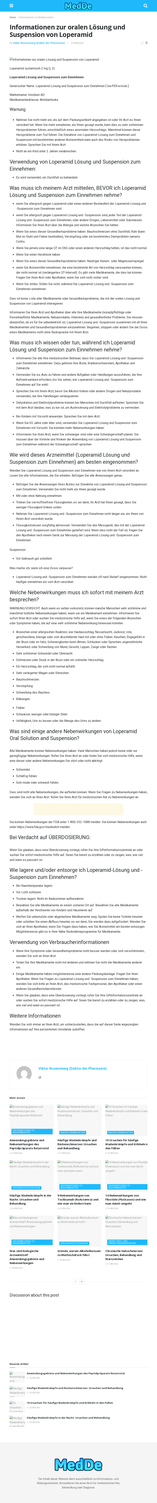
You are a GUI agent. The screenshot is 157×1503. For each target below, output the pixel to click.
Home (13, 17)
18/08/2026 (16, 1268)
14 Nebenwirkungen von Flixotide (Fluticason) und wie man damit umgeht (125, 1199)
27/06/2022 (77, 43)
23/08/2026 (64, 1208)
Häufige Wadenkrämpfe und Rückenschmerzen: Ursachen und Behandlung (77, 1144)
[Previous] (75, 1281)
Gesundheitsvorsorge (26, 1188)
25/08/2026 (64, 1153)
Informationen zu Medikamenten (36, 17)
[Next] (82, 1281)
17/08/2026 (112, 1264)
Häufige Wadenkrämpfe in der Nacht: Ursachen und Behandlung (31, 1199)
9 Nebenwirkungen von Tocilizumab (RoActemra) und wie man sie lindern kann (77, 1199)
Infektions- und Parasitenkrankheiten (122, 1242)
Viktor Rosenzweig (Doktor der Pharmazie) (39, 43)
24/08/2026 (16, 1208)
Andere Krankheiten (73, 1132)
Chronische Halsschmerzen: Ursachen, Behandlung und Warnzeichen (124, 1255)
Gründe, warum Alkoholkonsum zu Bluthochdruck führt (79, 1253)
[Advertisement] (78, 809)
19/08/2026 (112, 1208)
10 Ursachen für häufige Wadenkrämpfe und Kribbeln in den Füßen (126, 1144)
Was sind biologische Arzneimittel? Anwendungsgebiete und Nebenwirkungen (27, 1257)
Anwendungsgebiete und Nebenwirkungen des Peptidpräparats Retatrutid (29, 1144)
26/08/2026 (16, 1153)
